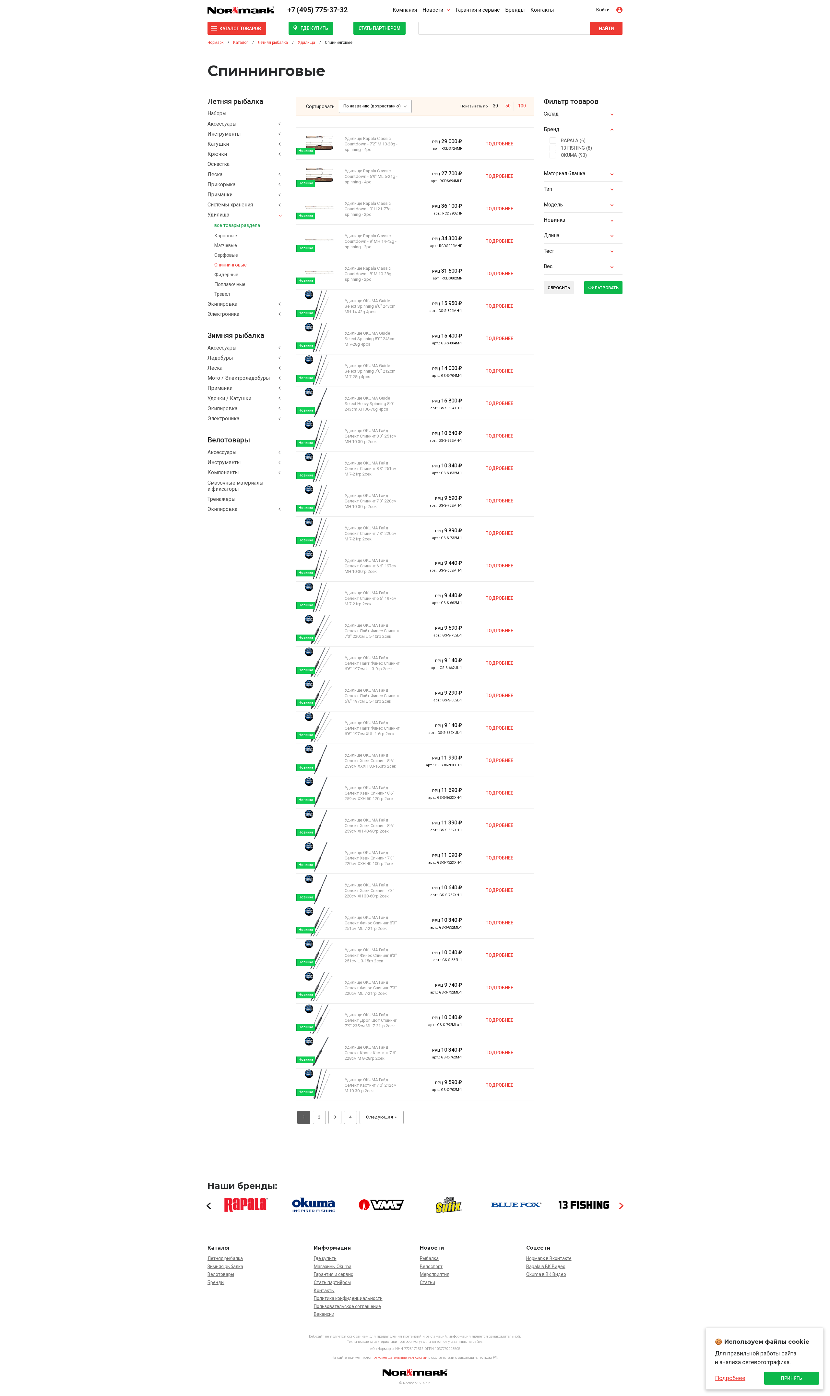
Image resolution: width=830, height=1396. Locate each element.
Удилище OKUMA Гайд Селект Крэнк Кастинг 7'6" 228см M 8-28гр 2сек (371, 1053)
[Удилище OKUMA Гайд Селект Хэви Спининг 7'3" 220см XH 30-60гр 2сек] (319, 889)
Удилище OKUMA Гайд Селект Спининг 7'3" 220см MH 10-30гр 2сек (371, 501)
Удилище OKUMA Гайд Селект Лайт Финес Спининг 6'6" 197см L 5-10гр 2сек (372, 696)
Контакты (542, 10)
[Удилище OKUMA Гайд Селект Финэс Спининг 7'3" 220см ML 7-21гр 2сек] (319, 986)
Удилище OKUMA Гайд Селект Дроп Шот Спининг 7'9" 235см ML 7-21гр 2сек (371, 1020)
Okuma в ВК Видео (546, 1274)
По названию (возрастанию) (372, 106)
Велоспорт (431, 1266)
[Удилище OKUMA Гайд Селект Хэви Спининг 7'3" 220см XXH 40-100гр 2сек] (319, 856)
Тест (549, 251)
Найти (606, 28)
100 (522, 106)
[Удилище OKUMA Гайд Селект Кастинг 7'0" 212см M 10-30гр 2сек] (319, 1084)
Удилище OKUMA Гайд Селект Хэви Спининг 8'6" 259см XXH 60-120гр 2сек (369, 793)
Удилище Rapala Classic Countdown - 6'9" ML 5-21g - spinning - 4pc (371, 176)
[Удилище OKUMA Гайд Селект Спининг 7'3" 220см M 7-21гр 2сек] (319, 532)
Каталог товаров (240, 28)
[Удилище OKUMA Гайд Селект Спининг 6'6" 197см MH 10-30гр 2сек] (319, 564)
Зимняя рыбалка (225, 1266)
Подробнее (499, 143)
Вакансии (324, 1314)
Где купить (314, 28)
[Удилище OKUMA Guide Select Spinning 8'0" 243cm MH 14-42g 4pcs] (319, 305)
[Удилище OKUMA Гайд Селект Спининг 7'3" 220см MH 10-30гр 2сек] (319, 499)
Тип (548, 189)
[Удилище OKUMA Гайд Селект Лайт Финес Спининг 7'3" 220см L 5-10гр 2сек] (319, 629)
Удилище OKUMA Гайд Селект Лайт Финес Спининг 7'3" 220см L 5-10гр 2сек (372, 631)
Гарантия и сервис (478, 10)
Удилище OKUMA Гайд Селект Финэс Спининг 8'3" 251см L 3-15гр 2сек (371, 955)
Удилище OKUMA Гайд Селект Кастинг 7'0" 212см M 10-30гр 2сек (371, 1085)
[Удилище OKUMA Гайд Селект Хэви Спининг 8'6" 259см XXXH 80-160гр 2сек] (319, 759)
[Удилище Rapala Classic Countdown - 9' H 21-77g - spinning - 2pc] (319, 207)
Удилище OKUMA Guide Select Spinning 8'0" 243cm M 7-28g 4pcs (370, 339)
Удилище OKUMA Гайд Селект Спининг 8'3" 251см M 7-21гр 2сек (371, 468)
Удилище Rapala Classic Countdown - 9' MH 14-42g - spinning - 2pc (371, 241)
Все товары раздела (237, 225)
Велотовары (221, 1274)
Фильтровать (603, 287)
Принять (791, 1378)
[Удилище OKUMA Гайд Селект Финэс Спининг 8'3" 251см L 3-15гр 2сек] (319, 954)
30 (495, 106)
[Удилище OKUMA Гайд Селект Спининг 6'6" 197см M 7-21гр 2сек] (319, 597)
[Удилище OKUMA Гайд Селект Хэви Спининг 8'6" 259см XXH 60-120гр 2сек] (319, 792)
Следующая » (381, 1117)
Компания (405, 10)
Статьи (427, 1282)
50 (508, 106)
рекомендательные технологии (400, 1357)
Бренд (551, 129)
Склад (551, 114)
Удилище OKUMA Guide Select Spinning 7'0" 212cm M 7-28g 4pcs (370, 371)
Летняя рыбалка (225, 1258)
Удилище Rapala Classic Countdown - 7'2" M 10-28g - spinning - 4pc (371, 144)
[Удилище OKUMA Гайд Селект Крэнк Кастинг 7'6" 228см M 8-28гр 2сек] (319, 1051)
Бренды (515, 10)
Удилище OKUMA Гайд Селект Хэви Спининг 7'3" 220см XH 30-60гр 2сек (369, 890)
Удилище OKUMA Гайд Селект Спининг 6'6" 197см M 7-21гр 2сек (371, 598)
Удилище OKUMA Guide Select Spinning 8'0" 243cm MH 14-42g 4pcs (370, 306)
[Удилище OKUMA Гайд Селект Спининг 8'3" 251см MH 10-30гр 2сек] (319, 435)
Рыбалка (429, 1258)
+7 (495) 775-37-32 (317, 10)
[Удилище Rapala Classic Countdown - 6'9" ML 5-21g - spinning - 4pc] (319, 175)
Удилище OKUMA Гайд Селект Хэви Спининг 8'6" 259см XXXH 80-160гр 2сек (370, 761)
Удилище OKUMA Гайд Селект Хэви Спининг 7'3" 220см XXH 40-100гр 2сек (369, 858)
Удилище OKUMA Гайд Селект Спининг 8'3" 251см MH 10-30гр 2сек (371, 436)
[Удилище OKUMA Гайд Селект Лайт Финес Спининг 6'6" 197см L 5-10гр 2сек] (319, 694)
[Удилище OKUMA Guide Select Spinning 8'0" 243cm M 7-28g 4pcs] (319, 337)
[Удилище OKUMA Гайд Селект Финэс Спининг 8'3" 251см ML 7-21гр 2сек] (319, 921)
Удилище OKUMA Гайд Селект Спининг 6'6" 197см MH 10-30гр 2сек (371, 566)
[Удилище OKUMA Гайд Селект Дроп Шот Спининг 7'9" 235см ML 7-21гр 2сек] (319, 1019)
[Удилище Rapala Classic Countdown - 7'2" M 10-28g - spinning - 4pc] (319, 143)
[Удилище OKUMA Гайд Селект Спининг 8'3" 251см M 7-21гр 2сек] (319, 467)
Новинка (554, 220)
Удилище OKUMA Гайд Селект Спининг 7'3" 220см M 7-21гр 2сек (371, 533)
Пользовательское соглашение (347, 1306)
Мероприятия (434, 1274)
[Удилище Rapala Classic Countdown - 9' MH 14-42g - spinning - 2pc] (319, 240)
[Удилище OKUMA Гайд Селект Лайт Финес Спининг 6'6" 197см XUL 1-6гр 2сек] (319, 727)
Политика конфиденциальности (348, 1298)
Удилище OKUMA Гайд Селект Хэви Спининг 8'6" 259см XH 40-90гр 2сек (369, 826)
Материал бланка (564, 173)
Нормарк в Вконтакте (549, 1258)
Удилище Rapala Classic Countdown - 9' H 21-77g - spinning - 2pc (369, 209)
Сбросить (559, 287)
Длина (551, 235)
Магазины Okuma (332, 1266)
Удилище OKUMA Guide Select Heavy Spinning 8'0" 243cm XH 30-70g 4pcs (369, 404)
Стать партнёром (379, 28)
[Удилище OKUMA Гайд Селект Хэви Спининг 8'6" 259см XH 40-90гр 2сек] (319, 824)
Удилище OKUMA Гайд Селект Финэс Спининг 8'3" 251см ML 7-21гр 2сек (371, 923)
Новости (432, 10)
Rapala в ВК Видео (545, 1266)
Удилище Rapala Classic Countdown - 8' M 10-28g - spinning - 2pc (369, 274)
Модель (553, 205)
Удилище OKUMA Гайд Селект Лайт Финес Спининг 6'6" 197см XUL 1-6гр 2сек (372, 728)
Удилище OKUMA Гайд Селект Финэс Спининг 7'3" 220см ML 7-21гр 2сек (371, 988)
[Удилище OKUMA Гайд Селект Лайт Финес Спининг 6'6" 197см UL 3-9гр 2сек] (319, 662)
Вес (548, 266)
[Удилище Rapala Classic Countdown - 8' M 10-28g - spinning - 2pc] (319, 272)
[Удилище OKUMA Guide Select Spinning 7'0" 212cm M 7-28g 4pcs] (319, 370)
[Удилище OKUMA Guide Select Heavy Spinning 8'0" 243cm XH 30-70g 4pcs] (319, 402)
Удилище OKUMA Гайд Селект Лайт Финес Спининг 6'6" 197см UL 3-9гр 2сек (372, 663)
